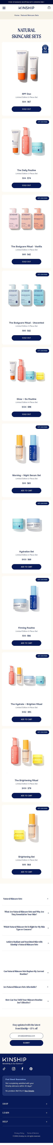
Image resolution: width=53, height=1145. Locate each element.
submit (26, 1043)
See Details (29, 1091)
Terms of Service (33, 1133)
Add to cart (31, 490)
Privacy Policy (19, 1133)
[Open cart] (49, 7)
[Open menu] (4, 8)
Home (16, 15)
